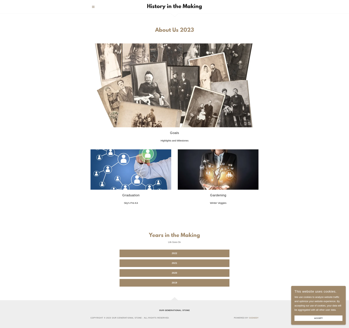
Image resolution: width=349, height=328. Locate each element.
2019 (174, 283)
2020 (174, 273)
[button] (93, 7)
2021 (174, 263)
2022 (174, 253)
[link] (174, 7)
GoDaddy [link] (253, 318)
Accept (318, 318)
